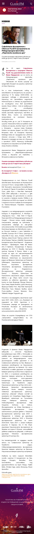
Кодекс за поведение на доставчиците (17, 502)
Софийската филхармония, (11, 476)
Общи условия (17, 504)
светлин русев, (7, 474)
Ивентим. (14, 173)
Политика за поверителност (17, 499)
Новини (6, 21)
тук (23, 167)
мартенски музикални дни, (22, 474)
